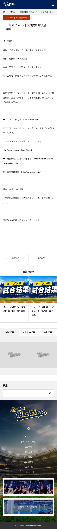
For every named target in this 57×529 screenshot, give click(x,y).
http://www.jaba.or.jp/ (30, 172)
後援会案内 (28, 462)
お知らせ (28, 452)
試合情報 (28, 447)
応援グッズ (28, 467)
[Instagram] (28, 428)
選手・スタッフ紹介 (28, 442)
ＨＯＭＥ (28, 437)
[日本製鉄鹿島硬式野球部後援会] (28, 414)
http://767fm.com (31, 119)
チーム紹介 (28, 457)
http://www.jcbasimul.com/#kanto (18, 150)
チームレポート (28, 472)
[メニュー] (52, 4)
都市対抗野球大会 (22, 18)
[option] (14, 299)
